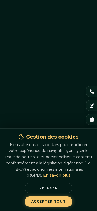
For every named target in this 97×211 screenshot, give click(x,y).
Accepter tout (48, 201)
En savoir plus (57, 175)
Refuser (48, 188)
